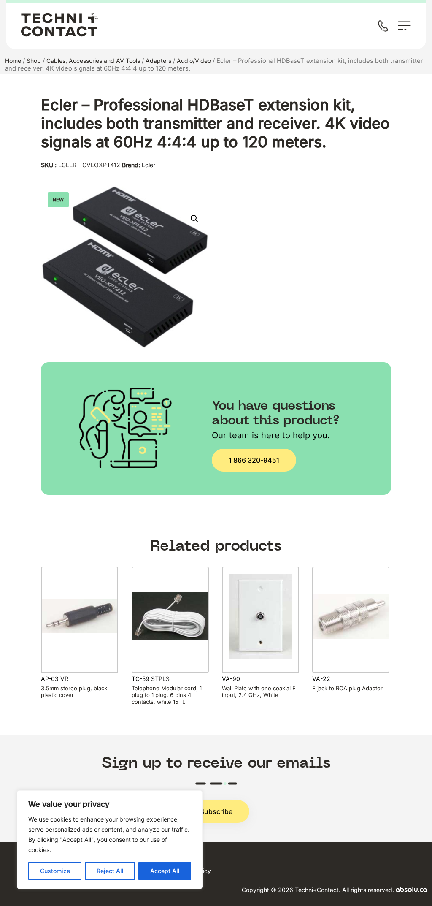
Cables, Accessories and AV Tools (93, 60)
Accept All (165, 870)
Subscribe (216, 811)
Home (13, 60)
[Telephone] (385, 26)
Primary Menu (404, 25)
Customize (55, 870)
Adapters (158, 60)
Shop (34, 60)
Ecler (148, 164)
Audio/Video (194, 60)
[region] (109, 839)
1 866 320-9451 (254, 460)
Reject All (110, 870)
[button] (194, 218)
